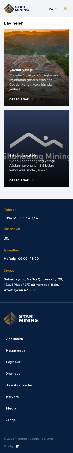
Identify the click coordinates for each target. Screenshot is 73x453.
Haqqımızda (16, 350)
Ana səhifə (14, 339)
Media (11, 408)
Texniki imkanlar (19, 385)
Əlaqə (11, 420)
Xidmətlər (14, 374)
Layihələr (13, 362)
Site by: (9, 446)
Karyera (12, 397)
